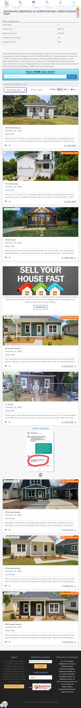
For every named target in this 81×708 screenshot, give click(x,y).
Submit (40, 626)
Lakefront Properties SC (67, 631)
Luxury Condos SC (67, 644)
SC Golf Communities (67, 634)
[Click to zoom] (40, 432)
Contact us (40, 307)
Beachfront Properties (67, 629)
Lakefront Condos (67, 626)
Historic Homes (67, 646)
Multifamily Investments (67, 623)
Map (74, 89)
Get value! (72, 77)
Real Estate (17, 7)
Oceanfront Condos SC (67, 636)
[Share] (9, 145)
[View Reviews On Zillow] (40, 435)
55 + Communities (67, 621)
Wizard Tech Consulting (36, 662)
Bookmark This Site (14, 646)
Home (6, 7)
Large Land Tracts (67, 651)
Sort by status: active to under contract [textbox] (16, 90)
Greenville (36, 7)
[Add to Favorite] (6, 145)
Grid (61, 89)
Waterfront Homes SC (67, 639)
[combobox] (15, 90)
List (67, 89)
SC (27, 7)
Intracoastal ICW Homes (67, 649)
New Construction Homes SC (67, 641)
